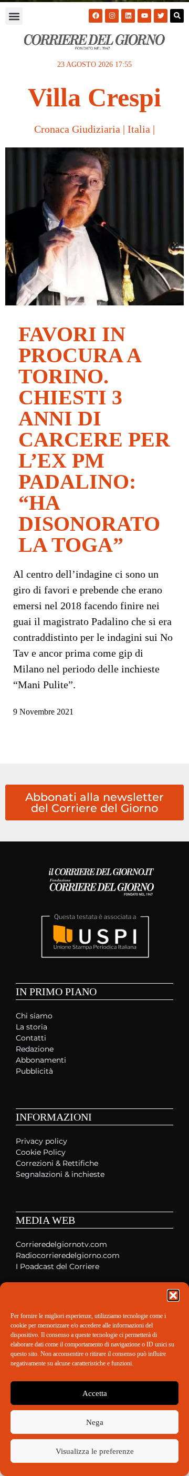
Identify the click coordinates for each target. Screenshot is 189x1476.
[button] (173, 1295)
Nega (94, 1422)
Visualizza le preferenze (95, 1451)
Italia (139, 129)
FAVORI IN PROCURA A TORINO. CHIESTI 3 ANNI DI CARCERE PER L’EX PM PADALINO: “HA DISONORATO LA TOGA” (94, 439)
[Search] (177, 16)
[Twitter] (160, 16)
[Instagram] (112, 16)
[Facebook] (95, 16)
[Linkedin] (128, 16)
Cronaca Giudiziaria (77, 129)
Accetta (94, 1393)
